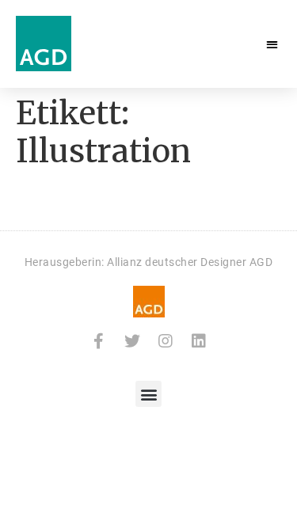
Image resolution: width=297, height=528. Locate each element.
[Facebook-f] (99, 341)
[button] (273, 44)
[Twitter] (132, 341)
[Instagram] (165, 341)
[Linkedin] (199, 341)
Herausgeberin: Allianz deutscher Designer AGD (149, 262)
